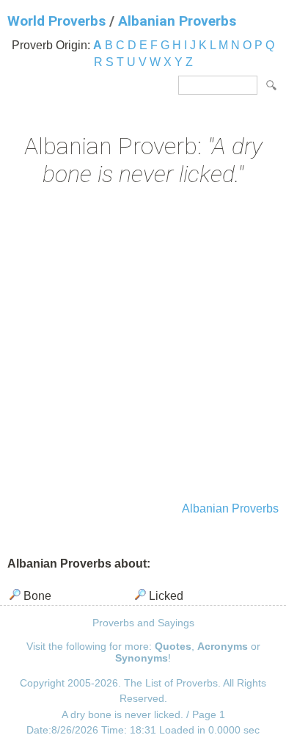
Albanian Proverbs (177, 20)
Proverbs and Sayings (143, 623)
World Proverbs (56, 20)
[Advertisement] (143, 346)
